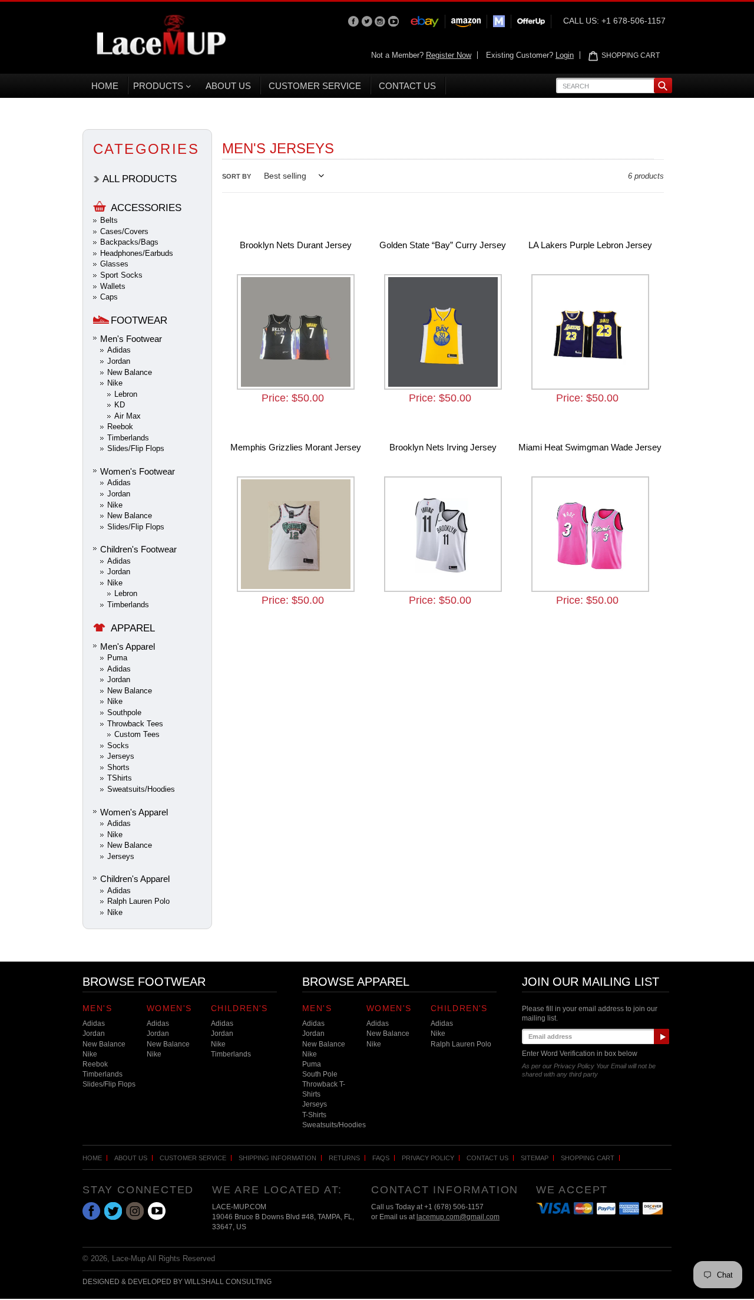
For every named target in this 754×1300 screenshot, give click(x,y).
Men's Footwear (131, 339)
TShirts (119, 778)
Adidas (119, 349)
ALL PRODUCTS (139, 179)
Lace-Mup (128, 1258)
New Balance (129, 372)
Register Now (448, 55)
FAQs (380, 1157)
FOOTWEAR (139, 320)
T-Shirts (314, 1115)
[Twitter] (368, 20)
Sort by (236, 176)
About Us (130, 1157)
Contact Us (487, 1157)
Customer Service (193, 1157)
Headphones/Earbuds (136, 253)
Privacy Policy (428, 1157)
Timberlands (128, 437)
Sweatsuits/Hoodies (141, 789)
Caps (109, 296)
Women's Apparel (134, 812)
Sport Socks (121, 275)
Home (92, 1157)
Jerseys (120, 756)
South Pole (320, 1074)
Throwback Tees (135, 723)
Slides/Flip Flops (135, 448)
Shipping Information (277, 1157)
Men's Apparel (127, 646)
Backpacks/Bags (129, 242)
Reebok (120, 426)
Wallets (112, 286)
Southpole (124, 712)
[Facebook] (354, 20)
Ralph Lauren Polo (138, 901)
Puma (117, 657)
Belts (109, 220)
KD (119, 404)
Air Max (127, 416)
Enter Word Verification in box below (579, 1053)
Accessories (146, 207)
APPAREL (133, 628)
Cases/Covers (124, 231)
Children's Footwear (138, 549)
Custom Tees (137, 734)
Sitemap (534, 1157)
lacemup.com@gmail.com (458, 1217)
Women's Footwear (137, 471)
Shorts (118, 767)
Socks (118, 745)
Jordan (118, 361)
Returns (344, 1157)
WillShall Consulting (228, 1282)
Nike (115, 383)
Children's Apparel (135, 879)
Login (564, 55)
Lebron (125, 394)
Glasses (114, 263)
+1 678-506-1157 (633, 20)
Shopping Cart (587, 1157)
